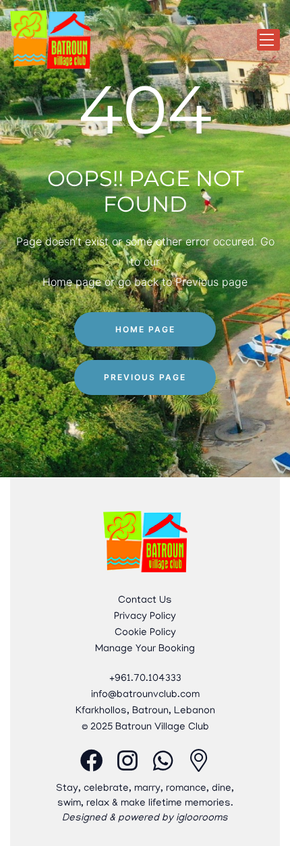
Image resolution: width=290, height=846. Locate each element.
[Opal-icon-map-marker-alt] (198, 760)
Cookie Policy (145, 633)
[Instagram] (127, 760)
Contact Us (145, 600)
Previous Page (145, 377)
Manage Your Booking (145, 649)
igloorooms (202, 818)
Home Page (145, 329)
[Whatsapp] (163, 760)
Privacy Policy (145, 616)
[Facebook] (91, 760)
